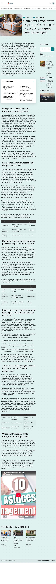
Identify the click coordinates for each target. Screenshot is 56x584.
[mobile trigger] (2, 3)
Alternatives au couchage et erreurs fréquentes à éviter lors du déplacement (26, 95)
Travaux (2, 544)
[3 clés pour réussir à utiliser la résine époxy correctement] (6, 533)
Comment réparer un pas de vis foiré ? (47, 97)
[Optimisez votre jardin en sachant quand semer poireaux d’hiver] (42, 63)
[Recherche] (50, 3)
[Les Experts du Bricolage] (10, 3)
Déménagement (40, 17)
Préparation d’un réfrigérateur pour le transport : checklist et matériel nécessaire (25, 88)
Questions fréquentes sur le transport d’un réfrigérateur (26, 99)
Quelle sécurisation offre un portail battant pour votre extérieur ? (18, 540)
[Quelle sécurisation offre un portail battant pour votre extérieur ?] (18, 533)
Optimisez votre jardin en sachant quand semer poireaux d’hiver (50, 65)
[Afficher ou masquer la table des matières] (24, 82)
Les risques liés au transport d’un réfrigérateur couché (10, 92)
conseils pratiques (4, 68)
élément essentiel (6, 118)
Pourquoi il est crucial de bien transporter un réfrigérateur (9, 88)
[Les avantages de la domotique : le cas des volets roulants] (31, 533)
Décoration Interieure (48, 72)
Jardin (14, 545)
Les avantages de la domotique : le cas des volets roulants (30, 540)
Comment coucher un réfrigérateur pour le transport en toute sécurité (9, 98)
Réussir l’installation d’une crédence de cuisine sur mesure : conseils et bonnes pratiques (50, 81)
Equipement (28, 544)
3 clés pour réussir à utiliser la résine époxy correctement (5, 540)
